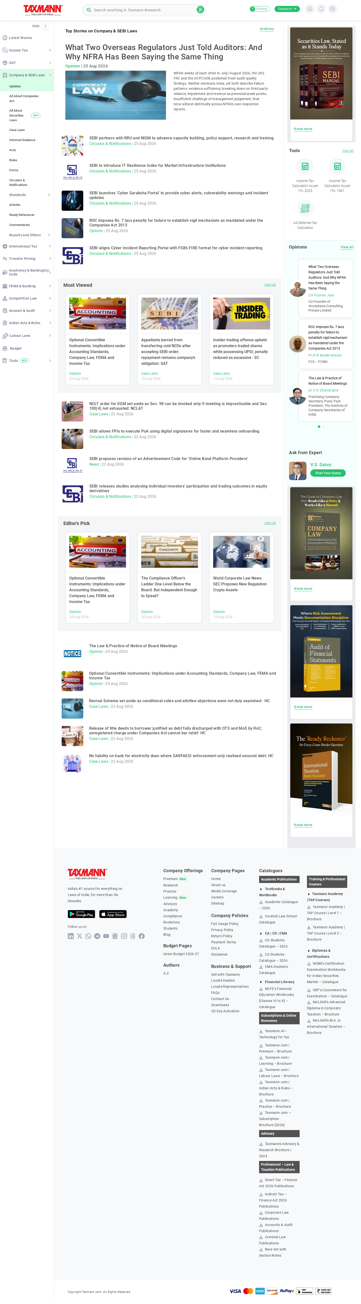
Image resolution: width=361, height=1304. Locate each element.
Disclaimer (219, 954)
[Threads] (133, 936)
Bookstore (171, 922)
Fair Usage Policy (224, 924)
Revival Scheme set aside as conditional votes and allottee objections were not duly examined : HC (179, 700)
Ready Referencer (22, 215)
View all (270, 285)
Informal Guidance (22, 140)
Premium (170, 879)
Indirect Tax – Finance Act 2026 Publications (273, 1200)
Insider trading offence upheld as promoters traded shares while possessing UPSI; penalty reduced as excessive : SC (240, 349)
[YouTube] (106, 936)
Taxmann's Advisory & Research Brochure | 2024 (279, 1150)
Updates (15, 86)
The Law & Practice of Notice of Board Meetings (133, 646)
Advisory (170, 904)
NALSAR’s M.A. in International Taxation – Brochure (326, 1026)
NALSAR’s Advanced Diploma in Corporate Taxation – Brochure (326, 1008)
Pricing (259, 9)
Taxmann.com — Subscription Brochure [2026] (275, 1119)
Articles (14, 205)
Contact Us (220, 999)
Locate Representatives (230, 986)
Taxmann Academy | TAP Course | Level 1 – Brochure (326, 913)
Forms (13, 170)
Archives (267, 29)
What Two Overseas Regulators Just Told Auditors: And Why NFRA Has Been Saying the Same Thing (164, 52)
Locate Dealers (223, 980)
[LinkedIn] (71, 936)
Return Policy (221, 936)
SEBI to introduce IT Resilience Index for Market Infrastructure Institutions (157, 165)
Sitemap (217, 903)
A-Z (166, 973)
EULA (215, 948)
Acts (12, 150)
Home (216, 879)
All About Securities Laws (23, 115)
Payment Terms (223, 942)
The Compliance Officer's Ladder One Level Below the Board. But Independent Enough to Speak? (169, 587)
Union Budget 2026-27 (181, 954)
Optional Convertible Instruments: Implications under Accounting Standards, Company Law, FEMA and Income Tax (97, 352)
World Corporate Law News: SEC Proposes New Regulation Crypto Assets (240, 584)
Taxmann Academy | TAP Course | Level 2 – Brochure (326, 933)
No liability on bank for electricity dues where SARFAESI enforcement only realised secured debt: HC (181, 755)
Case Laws (17, 130)
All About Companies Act (24, 98)
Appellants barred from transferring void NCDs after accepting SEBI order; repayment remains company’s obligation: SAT (168, 352)
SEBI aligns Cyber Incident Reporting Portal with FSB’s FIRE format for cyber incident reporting (176, 248)
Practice (170, 891)
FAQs (215, 993)
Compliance (172, 916)
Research (285, 9)
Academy (170, 910)
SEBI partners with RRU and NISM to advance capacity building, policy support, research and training (181, 138)
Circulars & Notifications (18, 182)
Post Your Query (328, 473)
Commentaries (19, 225)
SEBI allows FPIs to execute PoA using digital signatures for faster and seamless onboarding (174, 431)
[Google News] (115, 936)
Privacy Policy (222, 930)
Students (170, 928)
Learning (170, 897)
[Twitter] (80, 936)
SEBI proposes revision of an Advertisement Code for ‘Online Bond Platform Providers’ (168, 458)
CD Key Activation (225, 1011)
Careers (217, 897)
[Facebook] (142, 936)
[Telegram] (97, 936)
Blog (166, 934)
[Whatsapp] (88, 936)
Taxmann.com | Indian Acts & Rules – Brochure (276, 1088)
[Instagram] (124, 936)
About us (218, 885)
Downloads (220, 1005)
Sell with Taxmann (225, 974)
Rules (13, 160)
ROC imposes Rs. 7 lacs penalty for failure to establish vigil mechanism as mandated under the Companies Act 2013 (327, 337)
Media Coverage (224, 891)
